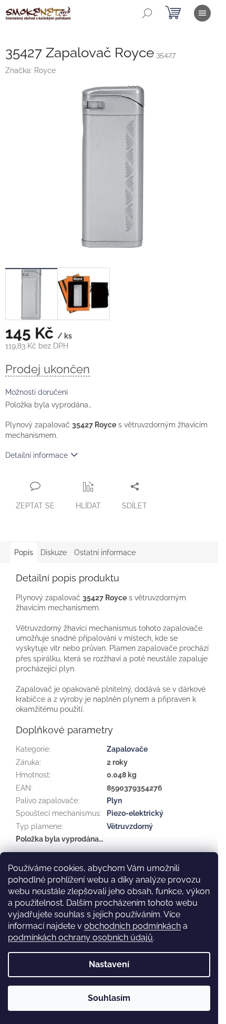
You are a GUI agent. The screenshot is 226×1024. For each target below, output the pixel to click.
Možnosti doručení (36, 392)
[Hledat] (147, 13)
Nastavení (109, 964)
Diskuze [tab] (53, 552)
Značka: (30, 70)
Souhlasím (109, 998)
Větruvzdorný (130, 826)
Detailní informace (36, 455)
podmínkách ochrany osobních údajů (80, 938)
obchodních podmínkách (132, 926)
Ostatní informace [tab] (105, 552)
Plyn (114, 800)
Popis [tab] (23, 552)
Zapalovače (127, 749)
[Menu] (202, 13)
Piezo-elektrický (135, 813)
